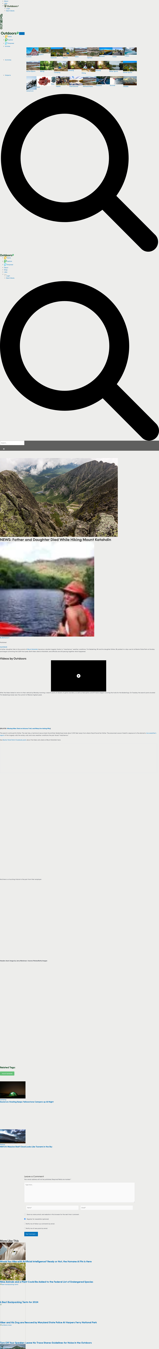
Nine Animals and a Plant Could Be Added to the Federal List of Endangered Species (46, 1281)
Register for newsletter (37, 1219)
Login (8, 8)
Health (58, 86)
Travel (114, 56)
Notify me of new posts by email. (37, 1228)
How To (65, 57)
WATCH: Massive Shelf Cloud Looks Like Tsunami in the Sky (26, 1147)
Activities (8, 60)
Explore (10, 40)
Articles (7, 46)
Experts (41, 54)
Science (99, 85)
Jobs (5, 3)
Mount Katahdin (32, 649)
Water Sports (113, 71)
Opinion (89, 57)
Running (98, 70)
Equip (10, 36)
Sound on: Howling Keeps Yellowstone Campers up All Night (27, 1102)
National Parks (88, 86)
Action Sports (30, 71)
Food (38, 87)
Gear (52, 84)
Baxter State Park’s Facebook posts (14, 740)
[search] (12, 443)
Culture (28, 56)
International (73, 86)
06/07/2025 (3, 647)
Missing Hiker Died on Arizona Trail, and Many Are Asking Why (28, 728)
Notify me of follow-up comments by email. (40, 1224)
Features (54, 57)
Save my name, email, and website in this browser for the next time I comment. (53, 1214)
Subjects (8, 75)
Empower (11, 43)
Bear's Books (10, 11)
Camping (57, 72)
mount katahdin (7, 1073)
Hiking (84, 73)
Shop (5, 270)
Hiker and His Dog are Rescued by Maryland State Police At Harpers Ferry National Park (48, 1322)
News (77, 56)
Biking (42, 71)
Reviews (102, 56)
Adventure (29, 91)
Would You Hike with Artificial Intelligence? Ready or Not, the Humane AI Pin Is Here (46, 1261)
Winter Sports (127, 72)
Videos (127, 56)
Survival (112, 85)
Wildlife (125, 86)
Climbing (71, 70)
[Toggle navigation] (22, 33)
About (6, 1)
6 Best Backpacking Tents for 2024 (19, 1302)
